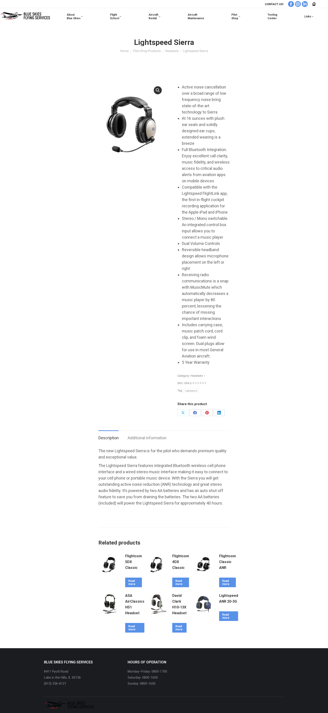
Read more (131, 582)
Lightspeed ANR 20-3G (228, 598)
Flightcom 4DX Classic (180, 562)
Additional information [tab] (147, 437)
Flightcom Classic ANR (227, 562)
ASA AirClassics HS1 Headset (134, 604)
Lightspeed (191, 390)
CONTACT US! (274, 4)
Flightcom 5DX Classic (133, 562)
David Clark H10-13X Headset (179, 604)
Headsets (196, 375)
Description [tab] (108, 437)
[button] (158, 90)
